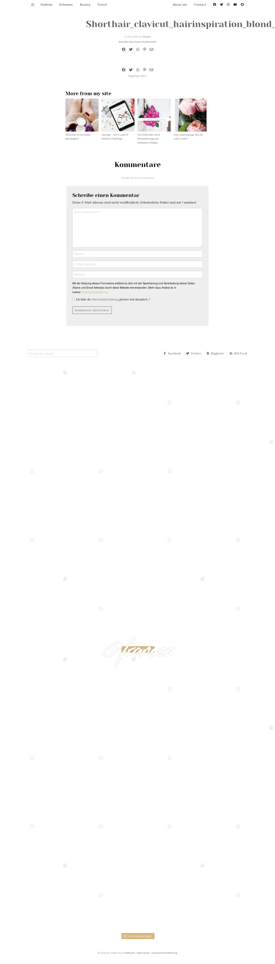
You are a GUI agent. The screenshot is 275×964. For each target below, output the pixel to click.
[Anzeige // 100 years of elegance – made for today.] (103, 540)
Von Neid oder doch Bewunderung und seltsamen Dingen (149, 138)
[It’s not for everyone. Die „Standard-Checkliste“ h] (172, 402)
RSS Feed (240, 353)
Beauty (85, 4)
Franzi (146, 36)
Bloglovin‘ (217, 353)
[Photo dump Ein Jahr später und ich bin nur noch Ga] (34, 402)
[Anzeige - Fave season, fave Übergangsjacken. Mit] (172, 471)
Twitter (196, 353)
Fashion (47, 4)
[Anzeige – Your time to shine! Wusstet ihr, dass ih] (34, 540)
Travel (102, 4)
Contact (200, 4)
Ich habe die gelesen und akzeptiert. (113, 299)
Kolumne (66, 4)
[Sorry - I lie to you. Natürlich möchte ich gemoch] (103, 402)
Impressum (143, 952)
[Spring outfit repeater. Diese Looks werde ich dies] (172, 608)
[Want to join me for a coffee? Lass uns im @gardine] (34, 608)
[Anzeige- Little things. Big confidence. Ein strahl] (103, 608)
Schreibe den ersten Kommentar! (137, 41)
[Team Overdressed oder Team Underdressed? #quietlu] (34, 471)
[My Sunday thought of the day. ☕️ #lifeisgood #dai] (103, 471)
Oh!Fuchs (129, 952)
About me (179, 4)
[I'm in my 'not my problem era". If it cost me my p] (172, 540)
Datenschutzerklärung (94, 292)
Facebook (174, 353)
